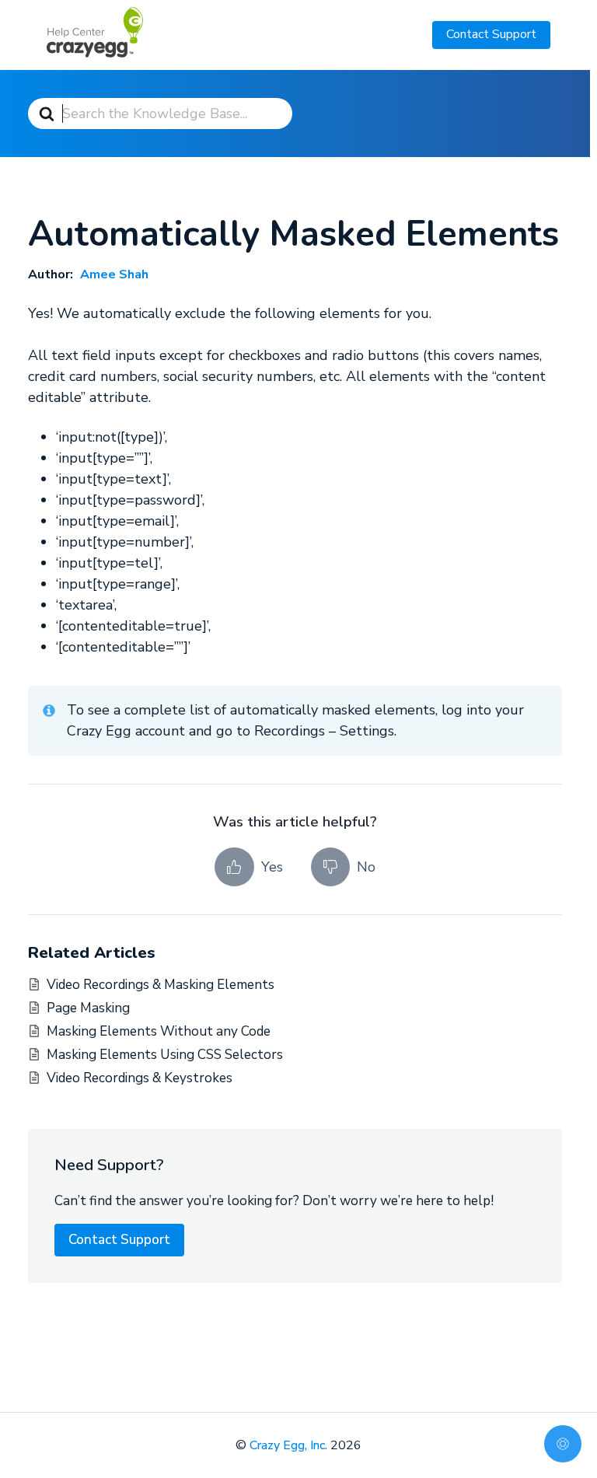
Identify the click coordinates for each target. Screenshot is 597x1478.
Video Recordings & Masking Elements (160, 985)
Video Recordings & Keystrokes (139, 1078)
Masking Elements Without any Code (159, 1031)
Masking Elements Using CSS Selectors (165, 1055)
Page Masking (88, 1008)
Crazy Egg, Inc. (288, 1445)
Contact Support (491, 34)
